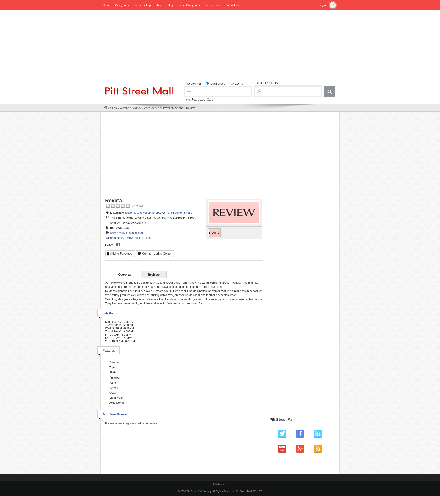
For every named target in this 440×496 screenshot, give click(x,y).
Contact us (232, 5)
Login (322, 5)
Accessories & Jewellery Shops (163, 108)
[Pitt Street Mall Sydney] (105, 108)
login (118, 423)
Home (106, 5)
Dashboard (220, 484)
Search (330, 91)
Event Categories (189, 5)
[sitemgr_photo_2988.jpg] (234, 223)
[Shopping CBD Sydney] (139, 95)
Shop (113, 108)
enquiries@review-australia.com (130, 238)
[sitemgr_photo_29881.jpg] (214, 236)
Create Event (212, 5)
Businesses (217, 83)
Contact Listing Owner (156, 253)
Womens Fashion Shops (177, 212)
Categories (122, 5)
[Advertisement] (220, 44)
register (129, 423)
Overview (124, 274)
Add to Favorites (121, 253)
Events (238, 83)
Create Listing (142, 5)
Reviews (154, 274)
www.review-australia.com (126, 232)
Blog (171, 5)
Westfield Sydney (130, 108)
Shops (159, 5)
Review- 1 (116, 200)
